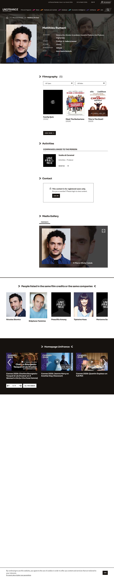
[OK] (105, 573)
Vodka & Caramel (71, 41)
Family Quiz (48, 117)
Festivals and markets (50, 10)
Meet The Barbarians (75, 119)
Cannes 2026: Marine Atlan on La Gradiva (91, 375)
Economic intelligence (78, 10)
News (37, 10)
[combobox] (58, 83)
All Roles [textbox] (80, 83)
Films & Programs (26, 10)
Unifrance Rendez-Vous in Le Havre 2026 (60, 2)
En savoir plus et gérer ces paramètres (18, 575)
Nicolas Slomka (13, 319)
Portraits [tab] (44, 222)
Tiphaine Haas (80, 319)
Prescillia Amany (58, 319)
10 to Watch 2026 (82, 2)
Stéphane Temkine (37, 321)
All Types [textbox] (48, 83)
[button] (103, 231)
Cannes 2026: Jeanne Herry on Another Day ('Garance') (20, 375)
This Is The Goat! (95, 119)
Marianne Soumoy (104, 319)
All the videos (29, 386)
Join (102, 10)
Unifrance (93, 10)
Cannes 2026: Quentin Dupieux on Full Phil (56, 375)
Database (64, 10)
